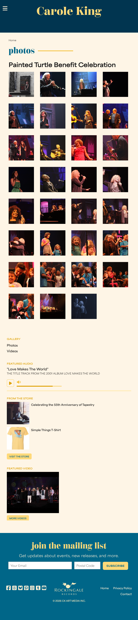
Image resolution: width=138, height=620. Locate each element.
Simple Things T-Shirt (46, 430)
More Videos (17, 519)
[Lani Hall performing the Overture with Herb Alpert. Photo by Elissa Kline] (84, 96)
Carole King (69, 11)
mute (19, 382)
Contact (126, 594)
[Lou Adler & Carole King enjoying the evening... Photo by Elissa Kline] (84, 318)
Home (12, 40)
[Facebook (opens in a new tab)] (8, 588)
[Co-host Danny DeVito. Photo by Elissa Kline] (21, 127)
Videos (12, 351)
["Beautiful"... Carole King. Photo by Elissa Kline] (84, 191)
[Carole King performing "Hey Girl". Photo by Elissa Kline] (115, 191)
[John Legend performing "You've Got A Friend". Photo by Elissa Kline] (52, 191)
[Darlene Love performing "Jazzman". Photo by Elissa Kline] (84, 159)
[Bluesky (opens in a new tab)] (20, 588)
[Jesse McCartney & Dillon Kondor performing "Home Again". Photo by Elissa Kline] (52, 159)
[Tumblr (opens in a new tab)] (38, 588)
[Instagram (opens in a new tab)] (32, 588)
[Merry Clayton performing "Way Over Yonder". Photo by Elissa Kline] (21, 223)
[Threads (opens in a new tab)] (14, 588)
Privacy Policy (122, 588)
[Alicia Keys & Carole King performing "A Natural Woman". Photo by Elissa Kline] (115, 223)
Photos (12, 345)
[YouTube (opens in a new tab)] (44, 588)
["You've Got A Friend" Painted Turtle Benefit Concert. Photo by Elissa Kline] (21, 96)
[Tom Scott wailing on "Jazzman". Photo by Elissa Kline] (115, 159)
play (10, 383)
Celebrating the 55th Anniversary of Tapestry (62, 405)
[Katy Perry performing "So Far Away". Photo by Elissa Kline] (21, 191)
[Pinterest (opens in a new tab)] (26, 588)
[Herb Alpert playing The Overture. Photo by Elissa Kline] (52, 96)
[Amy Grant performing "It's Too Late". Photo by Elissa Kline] (52, 127)
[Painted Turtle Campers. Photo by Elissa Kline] (52, 254)
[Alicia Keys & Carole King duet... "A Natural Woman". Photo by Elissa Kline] (84, 223)
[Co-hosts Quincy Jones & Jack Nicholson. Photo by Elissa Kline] (115, 127)
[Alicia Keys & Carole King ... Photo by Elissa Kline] (21, 254)
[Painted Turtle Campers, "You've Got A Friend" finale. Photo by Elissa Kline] (84, 254)
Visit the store (19, 457)
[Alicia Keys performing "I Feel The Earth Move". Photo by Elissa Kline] (115, 96)
